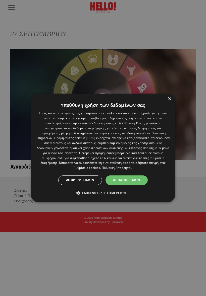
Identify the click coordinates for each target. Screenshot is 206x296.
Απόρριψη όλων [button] (80, 180)
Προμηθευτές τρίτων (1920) (74, 138)
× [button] (169, 99)
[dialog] (103, 148)
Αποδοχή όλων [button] (126, 180)
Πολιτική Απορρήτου (117, 168)
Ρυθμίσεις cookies (87, 168)
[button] (103, 193)
